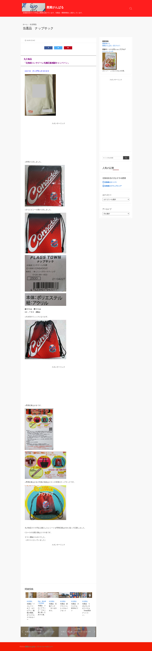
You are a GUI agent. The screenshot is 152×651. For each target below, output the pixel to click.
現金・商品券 (42, 601)
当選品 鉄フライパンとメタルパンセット (64, 607)
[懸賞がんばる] (33, 7)
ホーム (25, 24)
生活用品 (33, 24)
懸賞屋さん (106, 43)
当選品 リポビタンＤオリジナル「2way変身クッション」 (86, 609)
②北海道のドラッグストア (112, 186)
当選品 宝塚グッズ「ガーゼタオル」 (53, 607)
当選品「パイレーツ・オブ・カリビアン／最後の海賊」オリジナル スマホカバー (31, 611)
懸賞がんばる (30, 646)
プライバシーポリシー (44, 646)
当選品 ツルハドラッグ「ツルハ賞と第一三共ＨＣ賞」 (42, 610)
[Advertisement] (58, 139)
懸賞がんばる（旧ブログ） (111, 46)
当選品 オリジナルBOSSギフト (75, 607)
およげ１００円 (107, 51)
